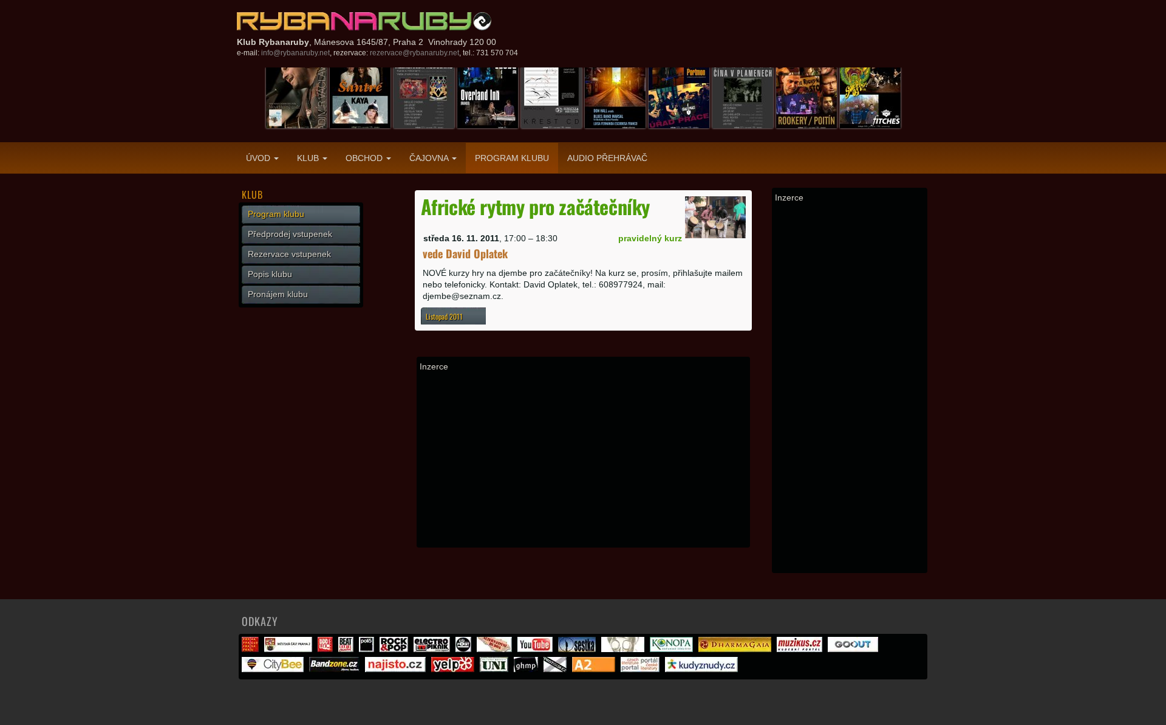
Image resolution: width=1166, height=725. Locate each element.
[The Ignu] (624, 649)
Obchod (365, 158)
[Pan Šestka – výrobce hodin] (578, 649)
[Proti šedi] (557, 669)
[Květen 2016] (296, 97)
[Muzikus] (801, 649)
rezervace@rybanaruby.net (414, 53)
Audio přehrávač (607, 158)
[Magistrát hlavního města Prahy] (252, 649)
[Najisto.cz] (397, 669)
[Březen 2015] (360, 97)
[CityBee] (274, 669)
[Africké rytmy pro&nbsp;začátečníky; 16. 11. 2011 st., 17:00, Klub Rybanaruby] (715, 216)
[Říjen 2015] (487, 97)
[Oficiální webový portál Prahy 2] (289, 649)
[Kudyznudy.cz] (703, 669)
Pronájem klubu (278, 294)
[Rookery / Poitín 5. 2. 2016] (806, 97)
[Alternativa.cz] (496, 649)
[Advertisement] (583, 459)
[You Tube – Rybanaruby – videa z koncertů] (536, 649)
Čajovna (430, 158)
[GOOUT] (854, 649)
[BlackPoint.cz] (464, 649)
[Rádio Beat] (347, 649)
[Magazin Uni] (495, 669)
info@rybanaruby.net (295, 53)
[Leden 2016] (742, 97)
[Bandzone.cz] (336, 669)
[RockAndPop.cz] (395, 649)
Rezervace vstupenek (289, 254)
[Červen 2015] (679, 97)
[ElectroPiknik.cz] (433, 649)
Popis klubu (270, 274)
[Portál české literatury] (642, 669)
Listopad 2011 (444, 316)
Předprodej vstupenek (290, 234)
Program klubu (512, 158)
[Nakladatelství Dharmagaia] (736, 649)
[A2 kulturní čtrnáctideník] (595, 669)
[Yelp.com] (454, 669)
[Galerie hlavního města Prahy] (527, 669)
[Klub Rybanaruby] (364, 21)
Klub (309, 158)
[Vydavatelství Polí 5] (368, 649)
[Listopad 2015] (424, 97)
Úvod (259, 158)
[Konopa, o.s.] (673, 649)
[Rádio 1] (327, 649)
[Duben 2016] (870, 97)
